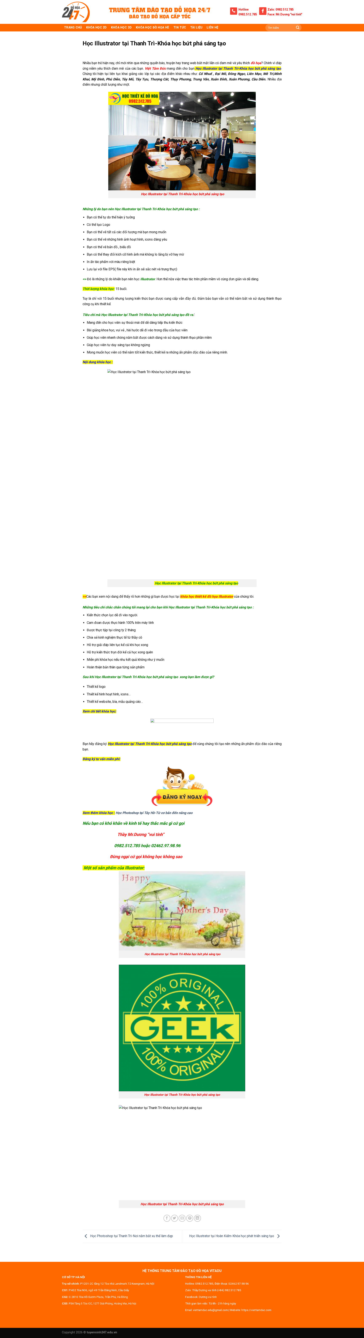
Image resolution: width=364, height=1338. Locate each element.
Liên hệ (212, 27)
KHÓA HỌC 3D (121, 27)
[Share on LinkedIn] (197, 1218)
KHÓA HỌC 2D (96, 27)
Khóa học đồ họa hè (152, 27)
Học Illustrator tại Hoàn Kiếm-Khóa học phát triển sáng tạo (232, 1236)
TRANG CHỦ (73, 27)
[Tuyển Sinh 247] (76, 12)
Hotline (243, 9)
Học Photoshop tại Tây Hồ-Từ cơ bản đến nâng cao (154, 813)
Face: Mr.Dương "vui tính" (285, 14)
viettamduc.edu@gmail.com (210, 1310)
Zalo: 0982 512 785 (281, 9)
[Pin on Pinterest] (189, 1218)
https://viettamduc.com (256, 1310)
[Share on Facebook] (166, 1218)
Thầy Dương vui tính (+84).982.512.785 (216, 1290)
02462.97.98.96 (238, 1283)
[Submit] (297, 27)
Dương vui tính (208, 1297)
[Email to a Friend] (182, 1218)
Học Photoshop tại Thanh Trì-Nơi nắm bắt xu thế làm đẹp (131, 1236)
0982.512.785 (247, 14)
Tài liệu (196, 27)
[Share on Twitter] (174, 1218)
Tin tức (179, 27)
